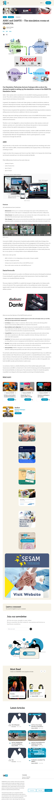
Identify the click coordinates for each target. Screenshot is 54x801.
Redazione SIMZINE (15, 696)
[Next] (44, 671)
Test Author (12, 693)
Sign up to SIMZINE (26, 777)
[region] (27, 790)
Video (30, 714)
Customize (32, 790)
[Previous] (41, 671)
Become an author (25, 778)
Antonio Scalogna (9, 27)
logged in (14, 608)
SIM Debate (36, 690)
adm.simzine (14, 726)
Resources (30, 749)
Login (48, 2)
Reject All (40, 790)
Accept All (48, 790)
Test (13, 760)
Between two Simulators (37, 714)
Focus (31, 690)
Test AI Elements (15, 724)
